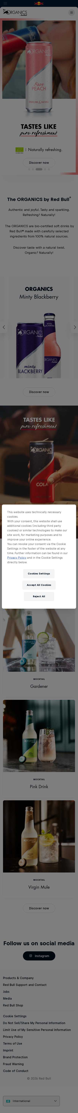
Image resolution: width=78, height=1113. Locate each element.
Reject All (39, 596)
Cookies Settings (39, 573)
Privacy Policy (16, 557)
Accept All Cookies (39, 585)
